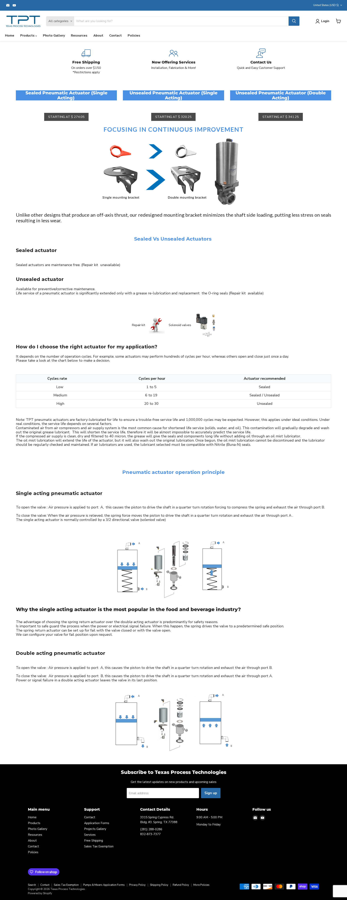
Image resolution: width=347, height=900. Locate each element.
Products (27, 35)
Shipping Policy (159, 885)
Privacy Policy (137, 885)
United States (326, 5)
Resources (79, 35)
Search (32, 885)
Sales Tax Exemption (98, 846)
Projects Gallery (95, 829)
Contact (115, 35)
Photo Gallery (54, 35)
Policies (134, 35)
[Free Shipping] (86, 62)
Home (9, 35)
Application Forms (96, 823)
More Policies (201, 885)
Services (90, 835)
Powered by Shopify (40, 893)
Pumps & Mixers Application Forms (104, 885)
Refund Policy (181, 885)
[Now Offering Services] (173, 62)
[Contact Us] (261, 62)
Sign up (210, 793)
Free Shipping (93, 841)
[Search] (294, 21)
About (98, 35)
